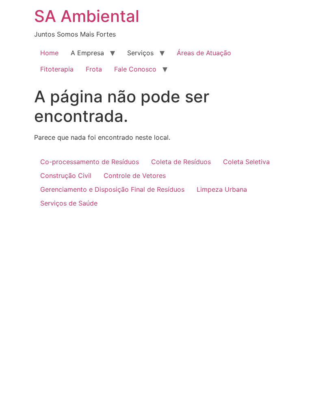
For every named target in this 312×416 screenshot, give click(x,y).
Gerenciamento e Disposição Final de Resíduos (112, 189)
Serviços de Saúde (69, 203)
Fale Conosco (135, 69)
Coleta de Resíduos (181, 162)
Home (49, 53)
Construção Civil (65, 175)
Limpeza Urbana (222, 189)
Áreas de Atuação (204, 53)
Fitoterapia (57, 69)
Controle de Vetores (135, 175)
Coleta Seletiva (246, 162)
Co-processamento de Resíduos (89, 162)
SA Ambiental (86, 16)
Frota (94, 69)
